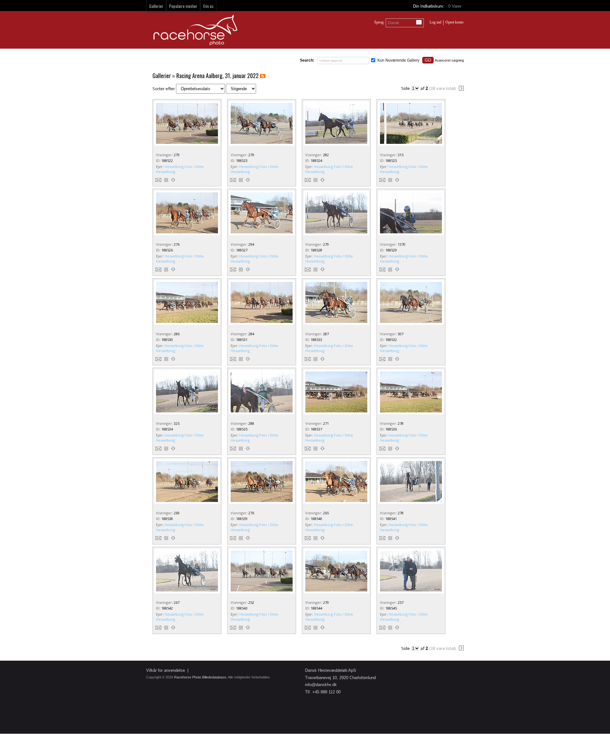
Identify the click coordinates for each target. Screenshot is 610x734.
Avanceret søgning (449, 60)
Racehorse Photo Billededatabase (200, 677)
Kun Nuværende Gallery (398, 60)
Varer (455, 6)
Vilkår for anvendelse (165, 670)
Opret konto (454, 22)
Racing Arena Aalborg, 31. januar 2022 (217, 75)
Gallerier (156, 6)
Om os (208, 6)
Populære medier (183, 6)
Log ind (435, 22)
